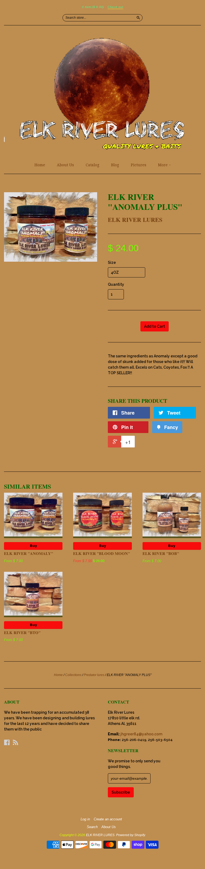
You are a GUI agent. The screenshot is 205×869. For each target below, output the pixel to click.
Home (39, 165)
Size (112, 262)
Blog (115, 165)
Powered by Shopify (130, 835)
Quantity (116, 284)
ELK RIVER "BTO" (22, 632)
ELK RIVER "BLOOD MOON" (101, 553)
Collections (73, 675)
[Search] (138, 17)
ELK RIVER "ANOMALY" (28, 553)
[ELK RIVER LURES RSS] (15, 742)
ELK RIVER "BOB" (161, 553)
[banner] (102, 92)
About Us (65, 165)
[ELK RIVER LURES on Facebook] (7, 742)
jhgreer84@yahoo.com (141, 734)
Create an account (108, 819)
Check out (115, 7)
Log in (85, 819)
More (163, 165)
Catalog (92, 165)
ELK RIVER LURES (135, 219)
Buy (33, 546)
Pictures (138, 165)
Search (92, 827)
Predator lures (94, 675)
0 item (93, 7)
